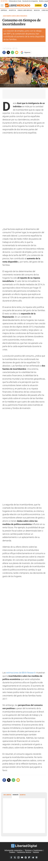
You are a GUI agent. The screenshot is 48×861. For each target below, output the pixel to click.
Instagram (18, 857)
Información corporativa (13, 850)
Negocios (37, 10)
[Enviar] (12, 52)
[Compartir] (4, 52)
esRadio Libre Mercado (25, 10)
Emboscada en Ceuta (15, 1)
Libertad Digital (24, 846)
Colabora (38, 5)
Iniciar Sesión (45, 5)
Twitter (14, 857)
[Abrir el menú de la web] (3, 5)
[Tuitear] (8, 52)
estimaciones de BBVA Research (21, 673)
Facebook (11, 857)
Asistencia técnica (24, 852)
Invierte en (12, 10)
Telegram (32, 857)
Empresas (4, 10)
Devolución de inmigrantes (30, 1)
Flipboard (29, 857)
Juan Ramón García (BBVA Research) (15, 16)
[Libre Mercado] (18, 5)
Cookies (12, 852)
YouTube (22, 857)
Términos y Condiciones (34, 850)
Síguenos (27, 52)
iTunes (36, 857)
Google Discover (25, 857)
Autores (36, 852)
